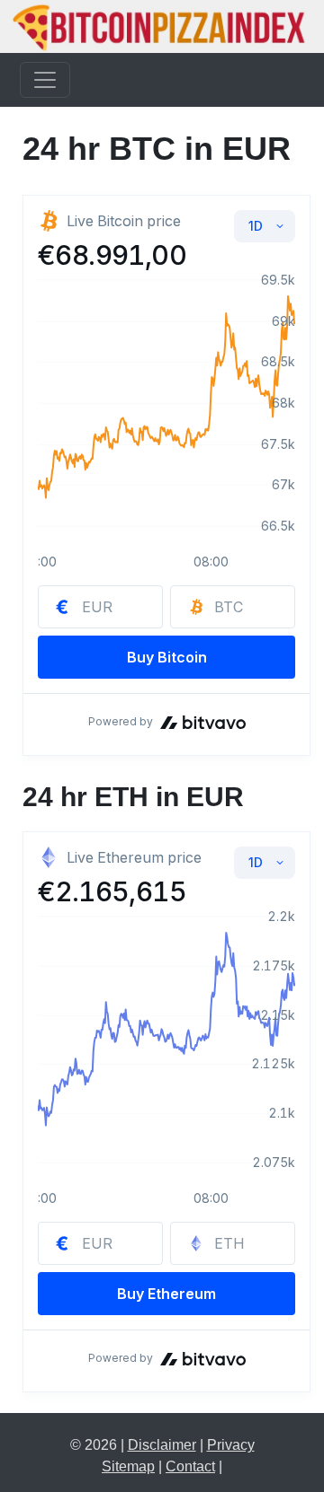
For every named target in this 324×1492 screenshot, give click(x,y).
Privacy (231, 1445)
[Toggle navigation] (45, 80)
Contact (190, 1466)
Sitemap (128, 1466)
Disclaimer (162, 1445)
